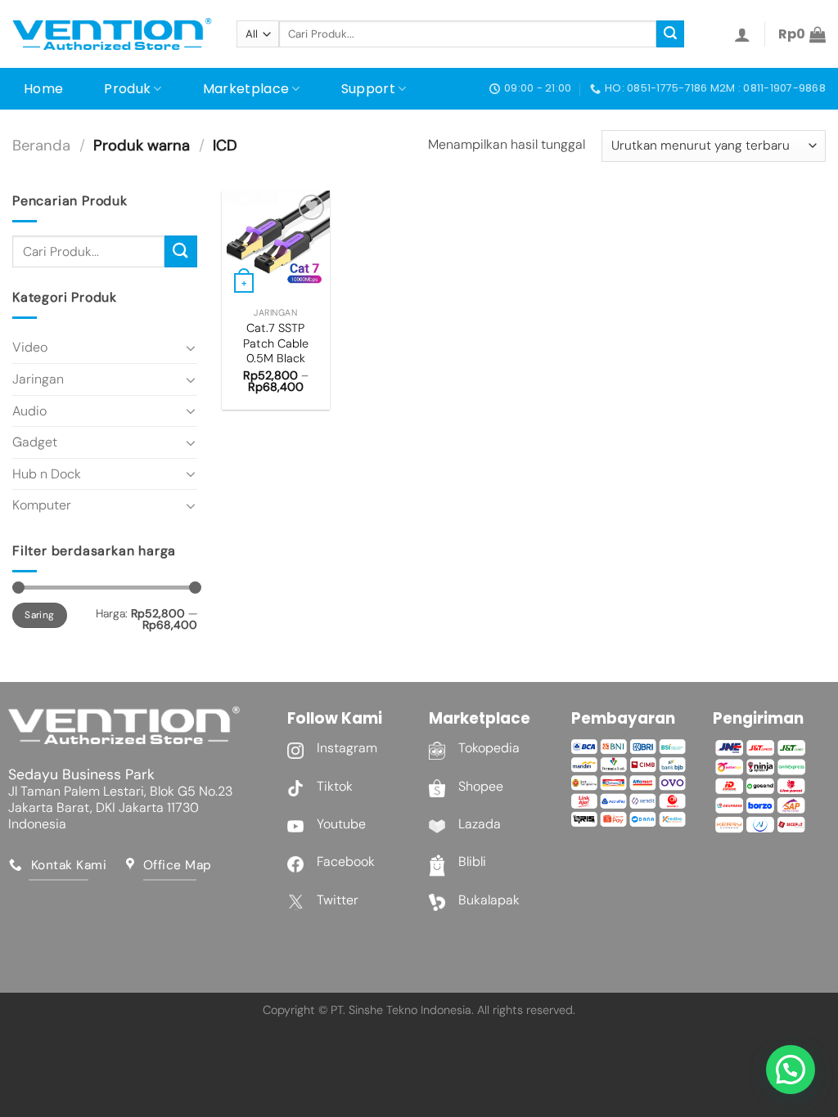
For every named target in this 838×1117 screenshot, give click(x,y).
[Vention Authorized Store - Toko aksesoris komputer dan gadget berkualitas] (112, 34)
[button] (790, 1069)
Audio (29, 410)
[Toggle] (190, 347)
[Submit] (670, 34)
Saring (39, 614)
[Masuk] (742, 34)
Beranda (41, 145)
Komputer (41, 505)
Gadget (34, 442)
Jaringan (38, 379)
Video (29, 347)
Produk (127, 88)
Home (43, 88)
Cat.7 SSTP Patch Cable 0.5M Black (276, 343)
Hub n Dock (46, 473)
